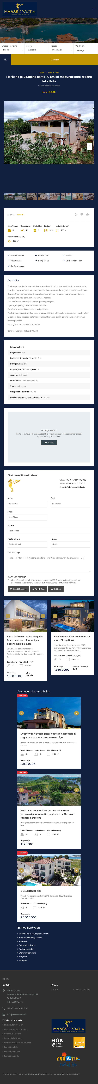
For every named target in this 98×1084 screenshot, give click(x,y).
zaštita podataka (82, 990)
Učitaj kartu (49, 442)
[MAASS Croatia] (38, 9)
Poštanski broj (14, 539)
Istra (50, 73)
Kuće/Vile (23, 941)
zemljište (23, 960)
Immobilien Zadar (11, 1056)
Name (10, 498)
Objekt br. (79, 46)
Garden (69, 255)
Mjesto (54, 46)
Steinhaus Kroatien (12, 1034)
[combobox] (12, 50)
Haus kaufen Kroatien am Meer (17, 1043)
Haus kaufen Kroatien (13, 1025)
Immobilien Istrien (12, 1052)
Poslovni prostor (26, 949)
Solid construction (74, 261)
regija (29, 46)
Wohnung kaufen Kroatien (15, 1029)
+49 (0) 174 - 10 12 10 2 (17, 1008)
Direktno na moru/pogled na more (34, 934)
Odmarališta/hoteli (27, 945)
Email (53, 498)
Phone (10, 512)
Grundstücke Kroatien (13, 1038)
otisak (56, 990)
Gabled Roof (43, 255)
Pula (57, 73)
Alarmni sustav (17, 255)
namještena (43, 261)
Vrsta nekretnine (9, 46)
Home (41, 73)
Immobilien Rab (11, 1047)
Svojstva (23, 957)
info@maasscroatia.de (75, 487)
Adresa (11, 525)
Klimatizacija (16, 261)
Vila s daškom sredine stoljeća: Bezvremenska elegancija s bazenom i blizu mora (25, 640)
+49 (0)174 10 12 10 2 (75, 483)
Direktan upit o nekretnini (23, 475)
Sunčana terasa (17, 266)
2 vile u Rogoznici (31, 890)
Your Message (14, 552)
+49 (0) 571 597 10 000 (76, 480)
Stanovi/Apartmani (27, 953)
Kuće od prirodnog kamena (30, 937)
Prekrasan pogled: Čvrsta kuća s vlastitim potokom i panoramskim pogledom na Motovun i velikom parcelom (48, 814)
